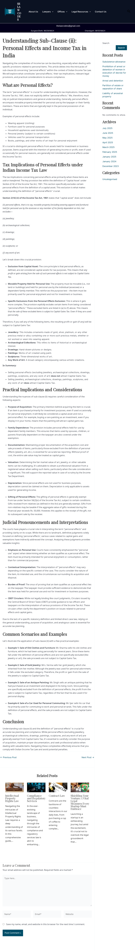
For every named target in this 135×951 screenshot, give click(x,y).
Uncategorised (109, 179)
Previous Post (8, 757)
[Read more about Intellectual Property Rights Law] (14, 787)
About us (33, 11)
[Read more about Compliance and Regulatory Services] (36, 787)
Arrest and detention (112, 80)
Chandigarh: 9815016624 (94, 31)
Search (105, 43)
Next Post (88, 757)
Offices (61, 11)
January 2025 (109, 156)
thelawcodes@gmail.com (68, 26)
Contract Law (57, 795)
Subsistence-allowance (113, 61)
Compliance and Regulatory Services (36, 798)
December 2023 (110, 166)
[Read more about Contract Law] (58, 787)
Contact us (100, 11)
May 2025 (107, 137)
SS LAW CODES (19, 11)
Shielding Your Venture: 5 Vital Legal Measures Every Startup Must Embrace (80, 802)
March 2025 (108, 147)
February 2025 (109, 152)
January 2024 (109, 161)
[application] (52, 12)
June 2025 (107, 133)
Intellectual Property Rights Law (12, 798)
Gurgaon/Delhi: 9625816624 (42, 31)
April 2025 (107, 142)
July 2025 (107, 128)
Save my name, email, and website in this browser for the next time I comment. (45, 924)
